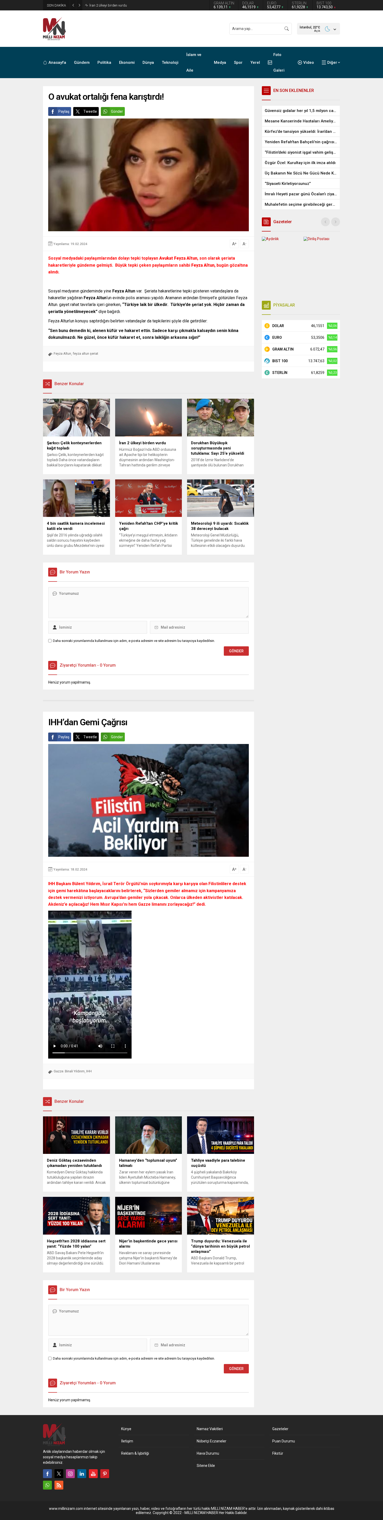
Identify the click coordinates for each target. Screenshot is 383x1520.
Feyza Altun (62, 353)
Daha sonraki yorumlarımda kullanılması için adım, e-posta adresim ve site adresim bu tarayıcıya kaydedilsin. (134, 640)
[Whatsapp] (47, 1485)
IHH (89, 1071)
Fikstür (277, 1453)
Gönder (117, 111)
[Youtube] (93, 1473)
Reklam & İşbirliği (135, 1453)
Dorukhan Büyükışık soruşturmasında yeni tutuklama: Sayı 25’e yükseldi (142, 5)
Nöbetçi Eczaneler (211, 1441)
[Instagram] (70, 1473)
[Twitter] (58, 1473)
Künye (126, 1429)
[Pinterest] (104, 1473)
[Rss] (58, 1485)
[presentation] (325, 221)
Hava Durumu (208, 1453)
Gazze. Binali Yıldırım (69, 1071)
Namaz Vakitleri (210, 1429)
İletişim (127, 1441)
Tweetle (90, 111)
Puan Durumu (283, 1441)
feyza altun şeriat (85, 353)
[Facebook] (47, 1473)
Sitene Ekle (206, 1465)
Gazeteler (280, 1429)
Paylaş (63, 111)
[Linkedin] (81, 1473)
